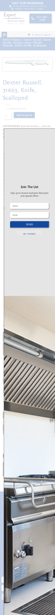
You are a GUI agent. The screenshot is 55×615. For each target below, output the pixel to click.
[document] (27, 307)
